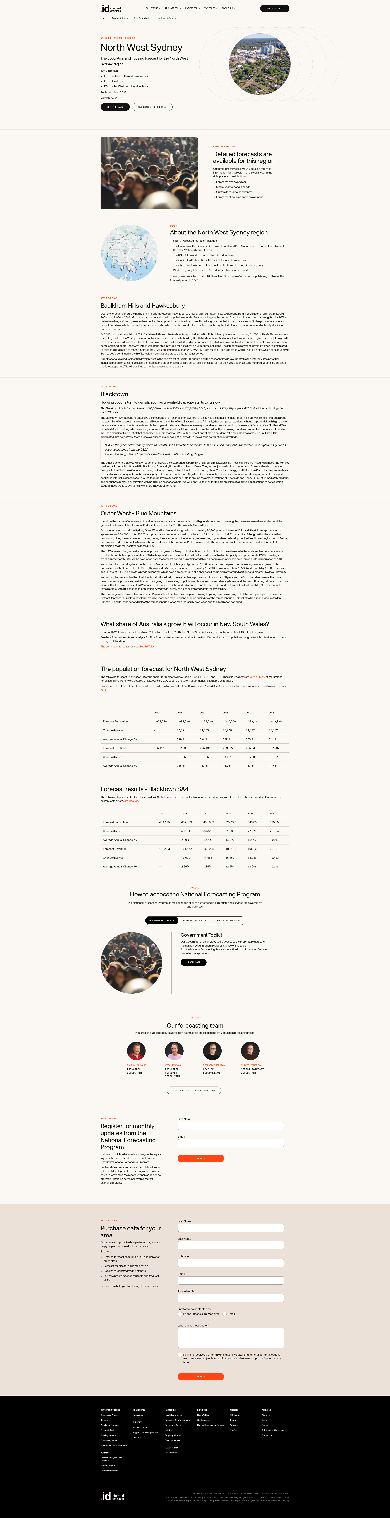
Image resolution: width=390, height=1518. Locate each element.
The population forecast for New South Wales (128, 646)
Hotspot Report (108, 1466)
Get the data (115, 107)
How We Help (203, 1415)
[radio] (180, 1314)
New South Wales (142, 18)
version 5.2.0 (257, 676)
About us (227, 8)
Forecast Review (120, 18)
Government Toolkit (161, 920)
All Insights (235, 1415)
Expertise (191, 8)
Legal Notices (283, 1493)
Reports (233, 1420)
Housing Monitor (108, 1435)
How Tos (137, 1437)
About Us (266, 1415)
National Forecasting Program (211, 1425)
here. (103, 689)
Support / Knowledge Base (145, 1432)
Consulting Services (227, 920)
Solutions (152, 8)
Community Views (109, 1440)
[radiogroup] (231, 1313)
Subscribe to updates (152, 107)
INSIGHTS (209, 8)
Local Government (173, 1415)
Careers (265, 1425)
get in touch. (131, 800)
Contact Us (267, 1435)
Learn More (193, 962)
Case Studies (171, 1453)
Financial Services (173, 1440)
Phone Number (187, 1291)
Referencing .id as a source (274, 1430)
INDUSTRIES (172, 8)
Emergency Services (174, 1425)
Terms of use (271, 1493)
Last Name (184, 1238)
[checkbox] (180, 1355)
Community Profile (109, 1415)
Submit (201, 1158)
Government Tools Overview (114, 1445)
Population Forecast (110, 1425)
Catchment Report (109, 1471)
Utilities (168, 1430)
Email (181, 1136)
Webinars (234, 1425)
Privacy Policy (259, 1493)
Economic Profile (108, 1430)
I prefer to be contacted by (194, 1309)
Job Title (183, 1256)
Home (103, 18)
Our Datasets (203, 1420)
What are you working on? (194, 1325)
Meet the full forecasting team (194, 1090)
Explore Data (274, 8)
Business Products (194, 920)
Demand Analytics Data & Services (112, 1459)
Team (264, 1420)
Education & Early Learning (177, 1420)
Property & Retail (173, 1435)
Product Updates (141, 1427)
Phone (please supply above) (201, 1313)
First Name (184, 1119)
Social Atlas (106, 1420)
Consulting (138, 1415)
